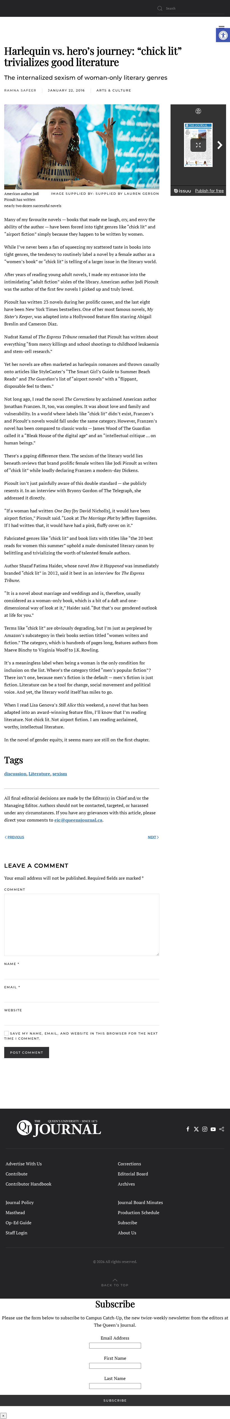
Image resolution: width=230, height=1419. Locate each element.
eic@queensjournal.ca (78, 820)
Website (13, 1010)
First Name (115, 1358)
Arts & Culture (113, 90)
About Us (127, 1233)
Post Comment (26, 1052)
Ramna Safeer (20, 90)
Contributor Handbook (28, 1184)
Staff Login (16, 1233)
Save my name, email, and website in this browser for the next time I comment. (81, 1035)
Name (11, 964)
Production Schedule (138, 1212)
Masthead (15, 1212)
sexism (59, 774)
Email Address (115, 1338)
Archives (126, 1184)
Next (152, 837)
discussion (15, 774)
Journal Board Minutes (140, 1202)
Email (12, 987)
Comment (14, 889)
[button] (223, 35)
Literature (39, 774)
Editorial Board (133, 1174)
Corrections (129, 1164)
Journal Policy (20, 1202)
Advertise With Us (24, 1164)
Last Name (115, 1378)
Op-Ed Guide (18, 1222)
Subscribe (127, 1222)
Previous (16, 837)
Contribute (16, 1174)
